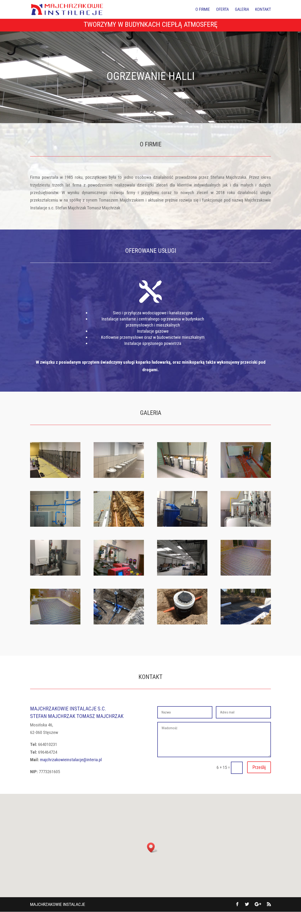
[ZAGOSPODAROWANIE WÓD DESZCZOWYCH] (246, 623)
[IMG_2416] (182, 476)
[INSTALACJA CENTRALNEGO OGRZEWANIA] (246, 476)
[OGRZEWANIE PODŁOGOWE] (55, 623)
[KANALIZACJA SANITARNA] (119, 525)
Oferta (222, 10)
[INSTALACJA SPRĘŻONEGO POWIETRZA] (55, 525)
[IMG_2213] (55, 476)
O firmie (202, 10)
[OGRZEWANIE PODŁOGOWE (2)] (246, 574)
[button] (152, 847)
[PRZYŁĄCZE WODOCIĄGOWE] (119, 623)
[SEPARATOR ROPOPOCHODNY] (182, 623)
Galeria (242, 10)
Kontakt (263, 10)
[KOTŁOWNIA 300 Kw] (182, 525)
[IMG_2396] (119, 476)
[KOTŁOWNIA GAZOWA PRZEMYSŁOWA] (246, 525)
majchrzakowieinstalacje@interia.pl (71, 760)
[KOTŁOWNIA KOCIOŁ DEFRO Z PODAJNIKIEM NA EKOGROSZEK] (119, 574)
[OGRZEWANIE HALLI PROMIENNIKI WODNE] (182, 574)
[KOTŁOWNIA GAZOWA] (55, 574)
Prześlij (259, 767)
